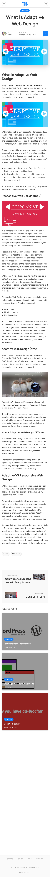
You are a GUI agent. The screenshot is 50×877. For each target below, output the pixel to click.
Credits (10, 859)
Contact (39, 859)
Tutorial (5, 554)
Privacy (29, 859)
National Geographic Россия (17, 408)
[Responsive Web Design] (25, 213)
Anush (10, 35)
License (20, 859)
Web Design (24, 10)
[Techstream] (25, 3)
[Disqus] (25, 759)
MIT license (35, 867)
